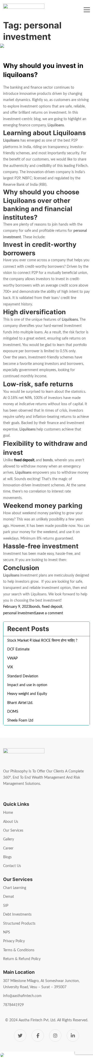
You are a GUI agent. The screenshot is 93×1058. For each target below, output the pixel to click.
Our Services (13, 830)
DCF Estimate (18, 649)
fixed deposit (24, 460)
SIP (5, 906)
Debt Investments (17, 914)
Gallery (8, 839)
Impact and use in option (27, 685)
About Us (10, 822)
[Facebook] (38, 1035)
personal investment (19, 613)
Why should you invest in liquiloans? (43, 70)
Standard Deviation (22, 676)
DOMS (12, 712)
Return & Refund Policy (22, 959)
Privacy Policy (14, 941)
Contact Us (12, 866)
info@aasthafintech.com (22, 996)
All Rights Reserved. (72, 1020)
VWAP (12, 658)
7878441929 (13, 1005)
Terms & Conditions (18, 950)
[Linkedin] (73, 1035)
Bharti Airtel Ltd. (20, 703)
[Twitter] (20, 1035)
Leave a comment (49, 613)
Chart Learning (14, 888)
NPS (6, 932)
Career (8, 848)
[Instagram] (55, 1035)
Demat (8, 897)
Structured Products (19, 923)
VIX (10, 667)
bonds (35, 607)
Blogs (7, 857)
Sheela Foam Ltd (20, 720)
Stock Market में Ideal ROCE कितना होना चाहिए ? (42, 640)
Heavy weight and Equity (27, 694)
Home (8, 813)
